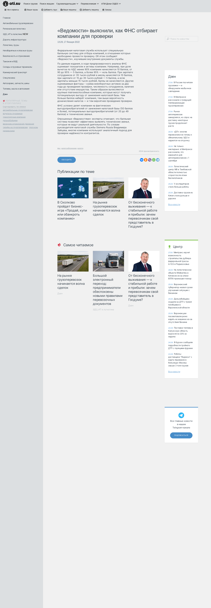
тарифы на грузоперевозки (15, 127)
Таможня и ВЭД (10, 61)
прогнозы (33, 127)
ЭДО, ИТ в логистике (12, 34)
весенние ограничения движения (18, 124)
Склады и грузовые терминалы (17, 67)
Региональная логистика (14, 28)
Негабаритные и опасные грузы (17, 50)
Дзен (5, 94)
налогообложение (69, 148)
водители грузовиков (12, 113)
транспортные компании (14, 117)
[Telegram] (157, 160)
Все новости (174, 204)
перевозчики (9, 131)
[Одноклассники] (145, 160)
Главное (6, 18)
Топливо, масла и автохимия (16, 88)
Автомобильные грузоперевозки (18, 23)
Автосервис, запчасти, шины (16, 83)
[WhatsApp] (153, 160)
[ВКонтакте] (141, 160)
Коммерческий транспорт (15, 72)
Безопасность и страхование (16, 56)
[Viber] (149, 160)
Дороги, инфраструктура (14, 39)
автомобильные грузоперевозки (18, 110)
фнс (59, 148)
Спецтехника (9, 78)
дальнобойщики (10, 120)
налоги (80, 148)
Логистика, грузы (11, 45)
